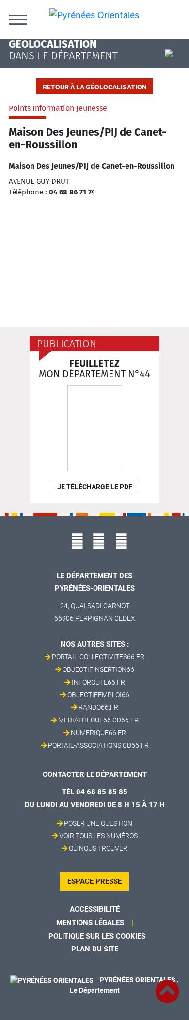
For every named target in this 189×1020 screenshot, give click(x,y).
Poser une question (98, 823)
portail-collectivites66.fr (98, 657)
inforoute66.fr (98, 682)
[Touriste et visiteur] (173, 54)
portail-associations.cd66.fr (98, 745)
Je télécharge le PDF (94, 487)
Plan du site (94, 949)
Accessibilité (95, 909)
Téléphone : (28, 192)
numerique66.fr (98, 733)
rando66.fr (98, 707)
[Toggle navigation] (18, 19)
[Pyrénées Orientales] (94, 14)
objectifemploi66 (98, 695)
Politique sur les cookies (96, 936)
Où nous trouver (98, 848)
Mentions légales (90, 922)
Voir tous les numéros (98, 836)
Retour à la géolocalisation (95, 87)
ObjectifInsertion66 (98, 669)
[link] (167, 986)
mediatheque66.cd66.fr (98, 720)
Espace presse (94, 881)
